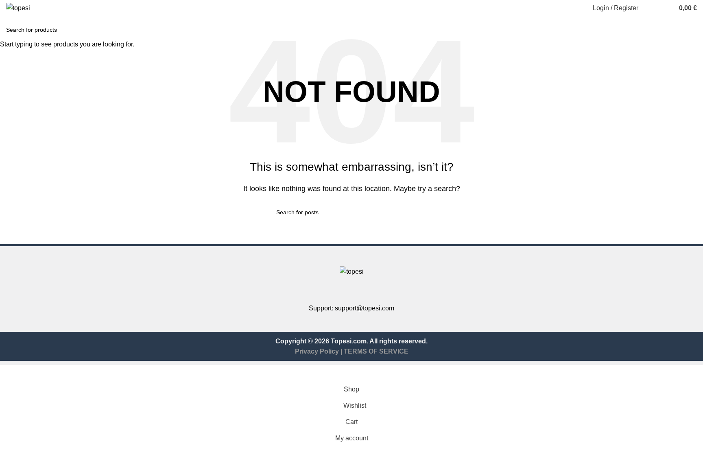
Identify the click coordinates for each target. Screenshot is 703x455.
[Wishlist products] (664, 8)
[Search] (649, 8)
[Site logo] (18, 7)
